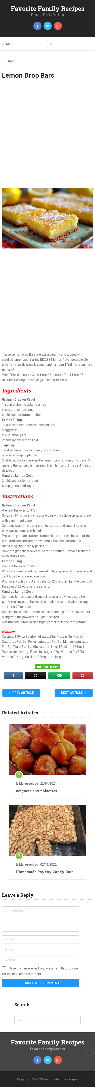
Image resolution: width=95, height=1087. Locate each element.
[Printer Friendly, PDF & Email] (47, 666)
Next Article (72, 693)
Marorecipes (28, 783)
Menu (10, 44)
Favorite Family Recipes (47, 8)
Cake (11, 61)
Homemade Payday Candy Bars (45, 871)
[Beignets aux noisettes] (47, 749)
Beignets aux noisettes (36, 790)
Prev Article (23, 693)
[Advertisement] (47, 137)
